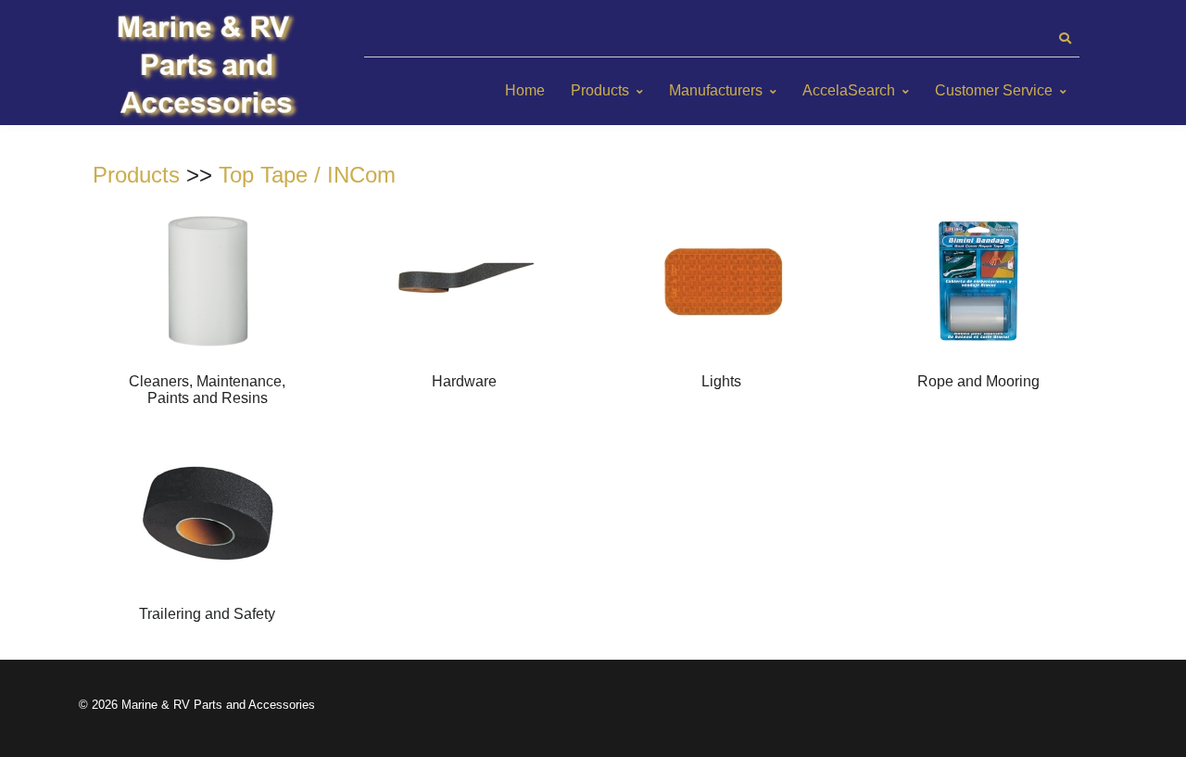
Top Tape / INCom (307, 174)
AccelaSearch (848, 90)
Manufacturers (716, 90)
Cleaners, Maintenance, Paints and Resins (207, 389)
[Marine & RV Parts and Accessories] (208, 67)
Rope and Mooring (978, 381)
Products (600, 90)
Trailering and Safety (207, 614)
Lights (721, 381)
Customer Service (994, 90)
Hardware (464, 381)
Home (525, 90)
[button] (1064, 39)
